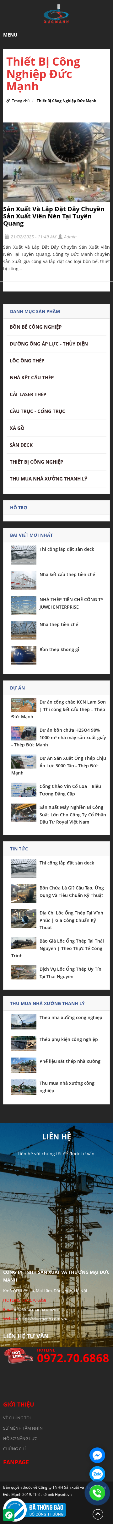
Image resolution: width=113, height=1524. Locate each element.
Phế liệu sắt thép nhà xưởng (70, 1061)
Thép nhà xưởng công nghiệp (71, 1017)
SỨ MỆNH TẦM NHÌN (23, 1428)
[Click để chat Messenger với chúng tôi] (97, 1455)
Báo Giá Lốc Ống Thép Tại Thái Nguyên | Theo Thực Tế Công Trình (57, 948)
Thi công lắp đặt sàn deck (67, 549)
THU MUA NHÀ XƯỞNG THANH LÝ (48, 479)
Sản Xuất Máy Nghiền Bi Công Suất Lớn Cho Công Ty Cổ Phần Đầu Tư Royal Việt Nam (73, 814)
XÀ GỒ (17, 428)
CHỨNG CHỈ (14, 1449)
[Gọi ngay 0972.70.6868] (97, 1493)
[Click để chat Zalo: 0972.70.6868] (97, 1474)
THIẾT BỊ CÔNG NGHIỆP (36, 462)
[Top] (98, 1514)
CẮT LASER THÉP (28, 394)
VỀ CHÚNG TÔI (17, 1418)
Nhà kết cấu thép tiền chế (67, 574)
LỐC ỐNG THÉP (27, 360)
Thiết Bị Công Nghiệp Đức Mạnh (66, 100)
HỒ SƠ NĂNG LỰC (20, 1438)
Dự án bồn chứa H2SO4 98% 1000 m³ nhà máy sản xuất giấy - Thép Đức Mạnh (58, 737)
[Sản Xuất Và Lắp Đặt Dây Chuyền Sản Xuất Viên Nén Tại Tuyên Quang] (56, 162)
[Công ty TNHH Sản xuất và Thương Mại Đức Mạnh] (56, 13)
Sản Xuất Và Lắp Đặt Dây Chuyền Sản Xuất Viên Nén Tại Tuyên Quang (54, 216)
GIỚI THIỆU (18, 1404)
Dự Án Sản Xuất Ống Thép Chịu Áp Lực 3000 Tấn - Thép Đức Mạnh (58, 765)
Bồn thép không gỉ (59, 649)
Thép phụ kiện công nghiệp (69, 1039)
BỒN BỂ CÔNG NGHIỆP (36, 327)
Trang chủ (21, 100)
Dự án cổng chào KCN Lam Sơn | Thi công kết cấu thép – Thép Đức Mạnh (58, 709)
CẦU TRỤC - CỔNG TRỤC (37, 411)
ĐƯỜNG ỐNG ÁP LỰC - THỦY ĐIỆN (49, 344)
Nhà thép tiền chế (59, 624)
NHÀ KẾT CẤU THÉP (32, 377)
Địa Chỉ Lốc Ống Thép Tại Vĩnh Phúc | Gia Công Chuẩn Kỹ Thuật (71, 920)
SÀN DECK (21, 445)
